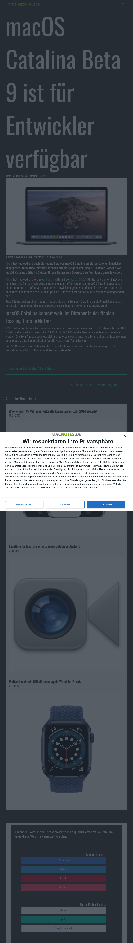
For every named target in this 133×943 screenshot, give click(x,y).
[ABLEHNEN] (127, 438)
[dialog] (66, 471)
